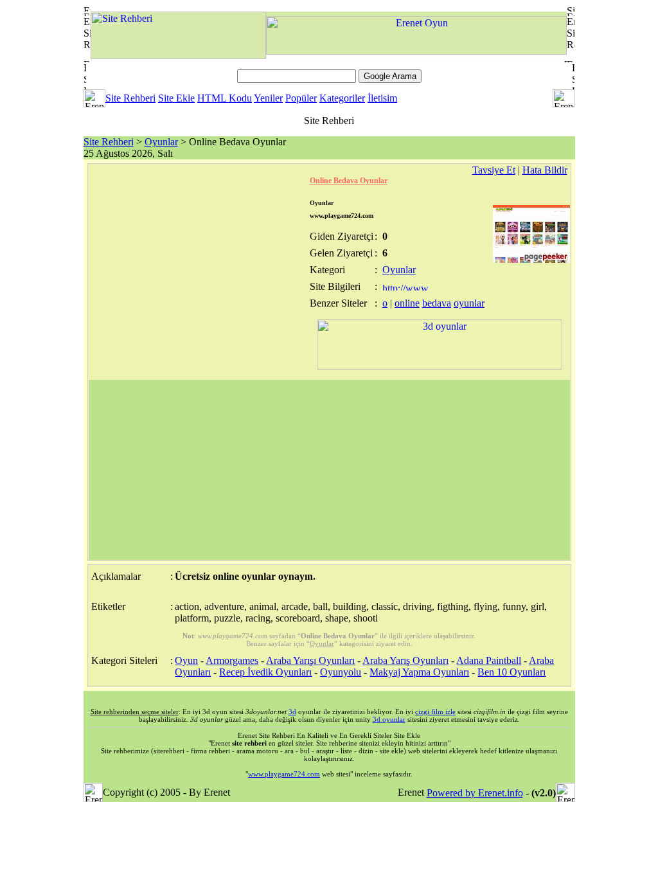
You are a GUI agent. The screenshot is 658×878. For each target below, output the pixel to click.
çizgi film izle (435, 711)
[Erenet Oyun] (416, 51)
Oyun (186, 660)
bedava (436, 303)
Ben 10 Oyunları (511, 672)
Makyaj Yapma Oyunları (419, 672)
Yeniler (268, 98)
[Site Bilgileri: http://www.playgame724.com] (406, 287)
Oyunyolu (340, 672)
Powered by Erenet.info (475, 792)
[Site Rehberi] (178, 55)
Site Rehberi (130, 98)
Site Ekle (176, 98)
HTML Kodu (224, 98)
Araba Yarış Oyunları (405, 660)
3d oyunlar (389, 719)
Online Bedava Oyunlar (348, 180)
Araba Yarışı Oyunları (310, 660)
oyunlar (469, 303)
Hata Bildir (544, 170)
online (407, 303)
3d (292, 711)
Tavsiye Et (493, 170)
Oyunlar (161, 141)
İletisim (382, 98)
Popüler (301, 98)
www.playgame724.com (284, 774)
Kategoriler (342, 98)
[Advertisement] (329, 470)
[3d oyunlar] (439, 366)
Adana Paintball (488, 660)
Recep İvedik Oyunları (265, 672)
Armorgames (232, 660)
